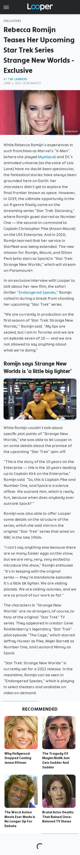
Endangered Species (37, 292)
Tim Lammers (18, 79)
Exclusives (12, 20)
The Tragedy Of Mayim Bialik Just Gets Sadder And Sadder (56, 760)
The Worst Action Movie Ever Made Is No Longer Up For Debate (19, 819)
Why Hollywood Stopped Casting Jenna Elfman (17, 758)
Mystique (46, 156)
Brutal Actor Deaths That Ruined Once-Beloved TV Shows (58, 817)
